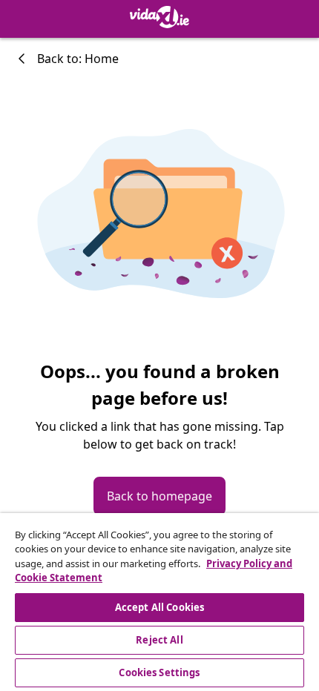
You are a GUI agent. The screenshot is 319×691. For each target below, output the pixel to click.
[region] (159, 602)
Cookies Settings (159, 672)
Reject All (159, 640)
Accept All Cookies (159, 607)
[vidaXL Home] (159, 17)
